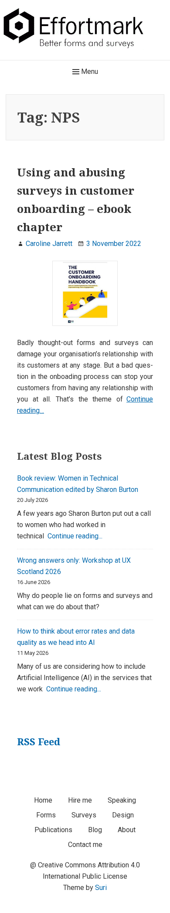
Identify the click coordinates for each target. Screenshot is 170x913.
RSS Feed (38, 741)
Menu (88, 71)
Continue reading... (75, 536)
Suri (101, 887)
